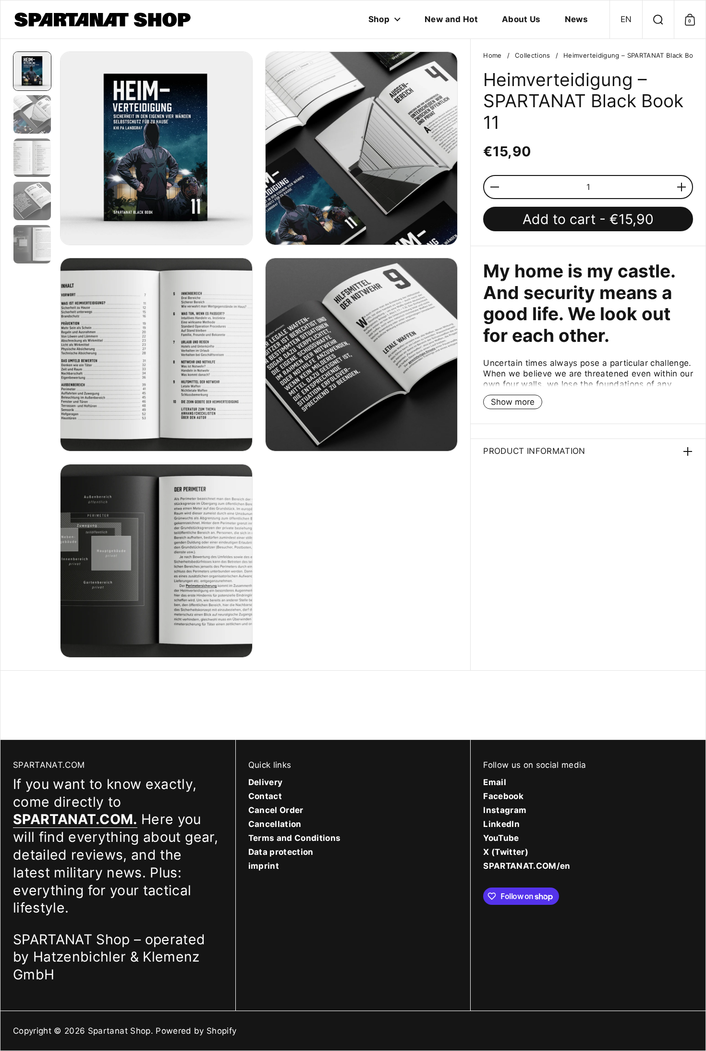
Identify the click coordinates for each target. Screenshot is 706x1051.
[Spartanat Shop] (103, 19)
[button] (625, 19)
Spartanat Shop (119, 1031)
